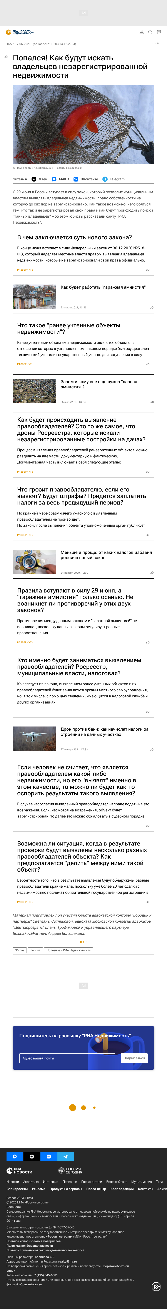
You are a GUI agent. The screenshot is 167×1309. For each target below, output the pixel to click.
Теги (159, 1182)
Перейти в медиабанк (68, 167)
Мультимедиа (141, 1182)
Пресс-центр (96, 1189)
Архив (162, 1189)
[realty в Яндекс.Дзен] (31, 1156)
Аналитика (31, 1182)
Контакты (145, 1189)
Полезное (70, 1182)
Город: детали (91, 1182)
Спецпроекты (17, 1189)
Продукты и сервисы (66, 1189)
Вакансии (14, 1207)
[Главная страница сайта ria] (7, 32)
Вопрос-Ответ (116, 1182)
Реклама (38, 1189)
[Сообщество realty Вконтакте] (48, 1156)
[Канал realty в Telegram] (65, 1156)
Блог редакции (122, 1189)
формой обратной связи (24, 1284)
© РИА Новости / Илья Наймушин (33, 167)
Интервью (50, 1182)
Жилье (19, 950)
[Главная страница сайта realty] (28, 32)
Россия (35, 950)
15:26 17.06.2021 (19, 44)
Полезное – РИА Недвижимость (68, 950)
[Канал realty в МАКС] (15, 1156)
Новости (13, 1182)
